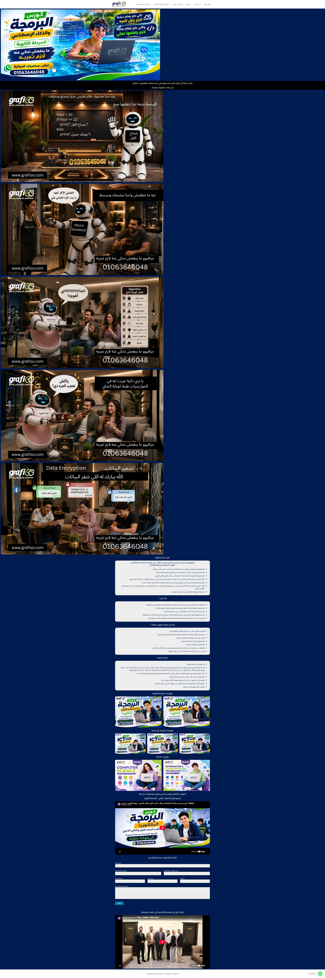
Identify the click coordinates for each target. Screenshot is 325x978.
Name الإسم (118, 863)
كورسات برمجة (177, 4)
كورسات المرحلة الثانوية (143, 4)
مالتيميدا (197, 4)
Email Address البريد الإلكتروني (171, 871)
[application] (150, 4)
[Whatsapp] (320, 973)
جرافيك (188, 4)
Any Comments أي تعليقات (121, 886)
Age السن (182, 878)
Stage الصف (151, 878)
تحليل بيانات (207, 4)
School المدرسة (119, 878)
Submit (119, 903)
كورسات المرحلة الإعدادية (161, 4)
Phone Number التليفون (121, 871)
